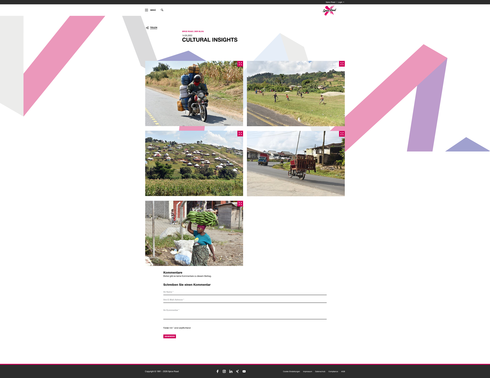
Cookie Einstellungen (291, 371)
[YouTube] (244, 371)
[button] (147, 28)
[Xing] (237, 371)
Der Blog (199, 31)
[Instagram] (224, 371)
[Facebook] (217, 371)
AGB (343, 371)
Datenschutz (320, 371)
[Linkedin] (230, 371)
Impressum (307, 371)
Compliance (333, 371)
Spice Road (330, 2)
